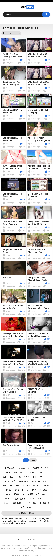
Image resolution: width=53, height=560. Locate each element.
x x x (26, 477)
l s (47, 499)
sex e (44, 494)
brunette (44, 477)
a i (4, 476)
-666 (5, 503)
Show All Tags (26, 513)
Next (33, 460)
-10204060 (16, 503)
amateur (23, 481)
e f (46, 468)
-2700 (6, 498)
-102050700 (18, 498)
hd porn (21, 468)
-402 (11, 476)
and (7, 481)
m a (34, 490)
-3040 (16, 494)
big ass (31, 499)
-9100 (36, 485)
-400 (7, 494)
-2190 (8, 490)
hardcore (7, 485)
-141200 (32, 503)
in (23, 490)
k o (13, 481)
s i (28, 490)
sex (15, 472)
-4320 (30, 494)
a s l (29, 507)
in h (34, 477)
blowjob (9, 468)
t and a (46, 485)
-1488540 (44, 503)
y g (22, 507)
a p (37, 494)
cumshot (32, 472)
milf (45, 481)
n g (17, 485)
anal (22, 472)
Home (19, 539)
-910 (16, 490)
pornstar (35, 481)
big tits (43, 472)
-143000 (26, 485)
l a (22, 494)
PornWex (23, 555)
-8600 (7, 472)
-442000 (43, 490)
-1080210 (37, 468)
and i (40, 499)
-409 (18, 477)
